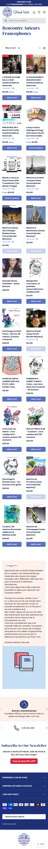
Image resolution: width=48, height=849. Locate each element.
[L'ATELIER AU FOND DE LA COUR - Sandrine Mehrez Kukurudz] (12, 64)
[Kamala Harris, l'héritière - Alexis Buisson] (12, 267)
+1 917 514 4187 (28, 728)
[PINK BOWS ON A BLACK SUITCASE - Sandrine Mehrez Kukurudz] (12, 114)
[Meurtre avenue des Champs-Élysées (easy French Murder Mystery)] (12, 214)
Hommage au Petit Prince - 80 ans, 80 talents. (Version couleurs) (11, 335)
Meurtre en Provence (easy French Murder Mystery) (34, 483)
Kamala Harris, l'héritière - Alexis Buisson (10, 284)
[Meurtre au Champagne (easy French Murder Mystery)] (36, 513)
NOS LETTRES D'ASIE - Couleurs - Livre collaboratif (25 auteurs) (35, 433)
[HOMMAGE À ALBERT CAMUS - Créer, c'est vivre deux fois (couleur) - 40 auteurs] (36, 365)
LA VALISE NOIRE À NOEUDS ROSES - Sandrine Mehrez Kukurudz (34, 81)
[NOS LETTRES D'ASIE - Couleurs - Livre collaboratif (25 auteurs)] (36, 415)
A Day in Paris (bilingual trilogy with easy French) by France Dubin (35, 131)
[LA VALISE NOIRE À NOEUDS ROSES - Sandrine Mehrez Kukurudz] (36, 64)
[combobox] (24, 20)
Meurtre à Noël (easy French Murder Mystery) (34, 334)
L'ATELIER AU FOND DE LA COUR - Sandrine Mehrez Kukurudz (11, 81)
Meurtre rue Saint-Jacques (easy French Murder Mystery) (35, 181)
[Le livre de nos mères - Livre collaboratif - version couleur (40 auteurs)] (12, 415)
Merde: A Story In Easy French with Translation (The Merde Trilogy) (10, 181)
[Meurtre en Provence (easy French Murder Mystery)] (36, 466)
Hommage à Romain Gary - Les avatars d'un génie (11, 482)
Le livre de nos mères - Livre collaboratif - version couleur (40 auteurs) (11, 434)
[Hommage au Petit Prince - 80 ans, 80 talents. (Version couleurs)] (12, 318)
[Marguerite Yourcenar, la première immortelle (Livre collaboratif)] (36, 267)
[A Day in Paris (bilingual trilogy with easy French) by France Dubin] (36, 114)
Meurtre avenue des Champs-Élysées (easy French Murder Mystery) (10, 233)
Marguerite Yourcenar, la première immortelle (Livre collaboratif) (34, 286)
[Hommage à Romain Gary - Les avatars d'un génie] (12, 466)
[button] (39, 12)
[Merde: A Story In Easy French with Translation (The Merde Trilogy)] (12, 164)
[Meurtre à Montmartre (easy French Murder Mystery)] (36, 214)
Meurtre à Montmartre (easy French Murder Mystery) (35, 232)
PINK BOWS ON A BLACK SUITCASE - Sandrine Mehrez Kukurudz (11, 131)
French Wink (12, 824)
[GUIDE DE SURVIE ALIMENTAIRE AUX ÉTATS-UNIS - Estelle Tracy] (12, 365)
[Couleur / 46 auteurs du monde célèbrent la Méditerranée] (12, 513)
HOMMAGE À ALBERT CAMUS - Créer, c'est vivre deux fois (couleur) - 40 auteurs (35, 384)
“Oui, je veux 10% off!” (24, 761)
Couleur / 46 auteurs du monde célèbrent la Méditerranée (11, 530)
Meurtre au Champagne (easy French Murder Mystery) (35, 530)
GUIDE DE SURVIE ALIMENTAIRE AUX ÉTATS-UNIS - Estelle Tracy (10, 382)
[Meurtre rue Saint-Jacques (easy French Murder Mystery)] (36, 164)
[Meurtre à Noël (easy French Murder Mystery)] (36, 318)
